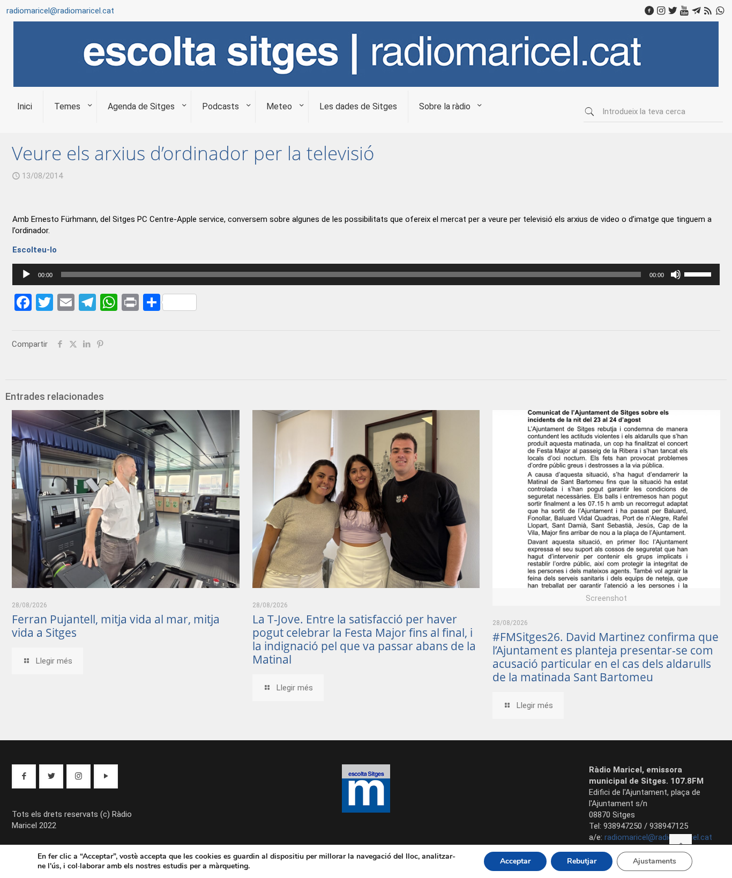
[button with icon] (24, 776)
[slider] (699, 273)
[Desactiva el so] (675, 274)
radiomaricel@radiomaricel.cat (60, 11)
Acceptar (515, 861)
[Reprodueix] (26, 274)
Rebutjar (581, 861)
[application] (365, 274)
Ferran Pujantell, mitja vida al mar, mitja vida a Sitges (116, 626)
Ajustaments (654, 861)
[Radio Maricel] (366, 84)
